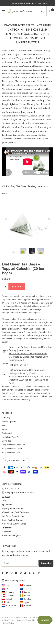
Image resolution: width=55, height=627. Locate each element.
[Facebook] (4, 573)
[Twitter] (8, 573)
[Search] (42, 11)
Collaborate (7, 528)
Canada (27, 585)
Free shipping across (15, 580)
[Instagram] (13, 573)
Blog (4, 425)
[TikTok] (26, 573)
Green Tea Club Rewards (12, 520)
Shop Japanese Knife (11, 452)
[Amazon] (31, 573)
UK (7, 588)
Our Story (6, 417)
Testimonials (7, 433)
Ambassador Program (11, 535)
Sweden (27, 598)
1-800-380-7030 (12, 489)
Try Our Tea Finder (16, 460)
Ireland (27, 595)
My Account (7, 504)
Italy (8, 602)
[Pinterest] (22, 573)
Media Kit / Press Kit (10, 437)
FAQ (4, 501)
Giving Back (7, 441)
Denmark (10, 595)
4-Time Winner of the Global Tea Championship (30, 3)
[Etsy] (40, 573)
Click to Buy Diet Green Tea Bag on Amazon (25, 186)
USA (8, 585)
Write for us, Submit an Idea (14, 524)
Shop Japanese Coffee (12, 448)
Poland (9, 598)
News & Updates (9, 421)
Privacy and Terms (23, 620)
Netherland (11, 605)
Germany (10, 592)
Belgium (27, 605)
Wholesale (6, 531)
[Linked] (35, 573)
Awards (5, 429)
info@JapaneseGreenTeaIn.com (19, 492)
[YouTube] (17, 573)
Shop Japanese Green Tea (13, 444)
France (27, 592)
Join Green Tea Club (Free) (13, 516)
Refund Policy (8, 623)
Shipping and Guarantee (12, 508)
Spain (26, 602)
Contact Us (7, 497)
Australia (28, 588)
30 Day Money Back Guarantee (15, 512)
